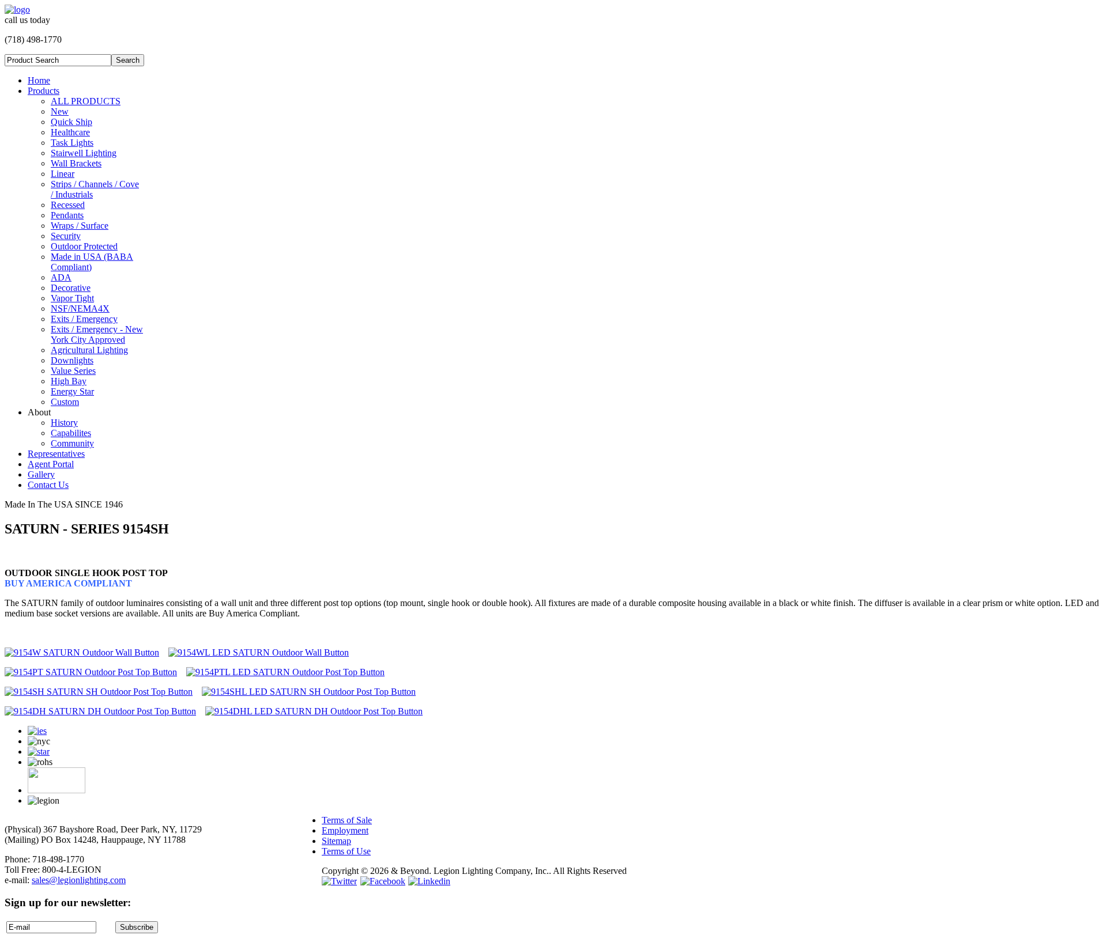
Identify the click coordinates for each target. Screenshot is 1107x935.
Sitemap (336, 841)
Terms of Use (346, 851)
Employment (345, 830)
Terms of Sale (347, 820)
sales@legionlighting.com (79, 880)
